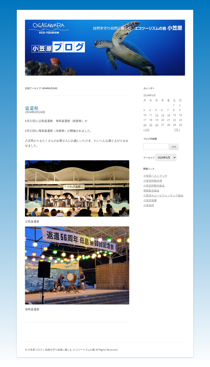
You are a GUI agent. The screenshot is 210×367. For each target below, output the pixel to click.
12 (156, 115)
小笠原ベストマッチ (155, 176)
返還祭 (32, 108)
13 (162, 115)
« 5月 (146, 130)
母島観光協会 (151, 190)
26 (156, 125)
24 (144, 125)
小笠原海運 (150, 200)
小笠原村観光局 (152, 180)
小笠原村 (148, 205)
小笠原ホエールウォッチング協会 (163, 195)
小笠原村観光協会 (154, 185)
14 (168, 115)
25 (150, 125)
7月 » (177, 130)
